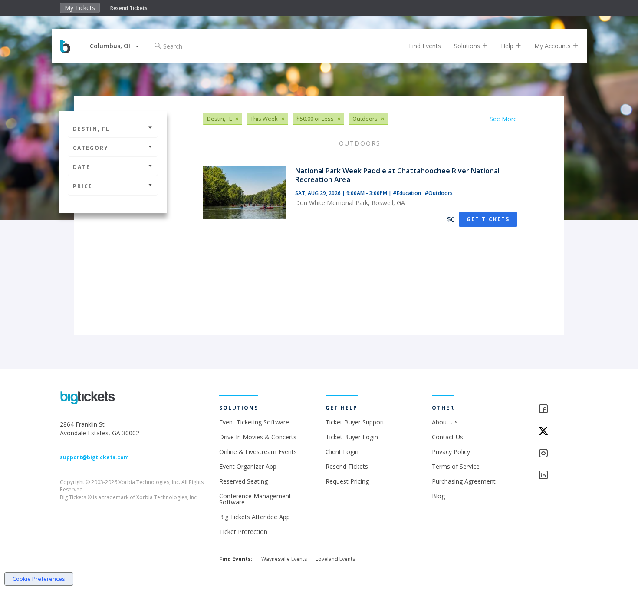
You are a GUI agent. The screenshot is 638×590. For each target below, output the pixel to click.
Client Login (342, 451)
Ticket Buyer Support (355, 422)
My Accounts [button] (553, 46)
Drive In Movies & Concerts (257, 437)
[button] (114, 46)
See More (503, 119)
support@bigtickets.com (94, 457)
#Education (407, 193)
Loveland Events (335, 559)
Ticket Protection (243, 531)
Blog (438, 496)
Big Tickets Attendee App (254, 517)
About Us (445, 422)
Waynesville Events (284, 559)
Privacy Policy (451, 451)
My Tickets (80, 7)
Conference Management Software (255, 499)
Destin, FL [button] (91, 129)
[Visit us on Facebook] (558, 409)
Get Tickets (488, 219)
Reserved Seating (243, 481)
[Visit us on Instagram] (558, 453)
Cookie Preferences (39, 579)
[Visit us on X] (558, 432)
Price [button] (82, 186)
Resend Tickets (129, 8)
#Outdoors (438, 193)
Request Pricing (347, 481)
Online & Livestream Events (258, 451)
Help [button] (508, 46)
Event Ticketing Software (254, 422)
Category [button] (91, 148)
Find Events (425, 46)
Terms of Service (456, 466)
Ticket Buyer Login (352, 437)
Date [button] (81, 167)
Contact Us (447, 437)
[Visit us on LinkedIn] (558, 475)
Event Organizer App (247, 466)
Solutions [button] (468, 46)
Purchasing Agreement (464, 481)
